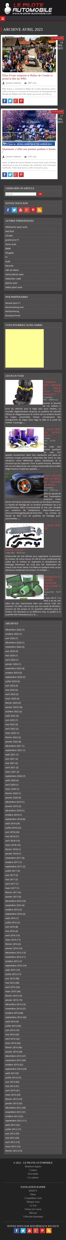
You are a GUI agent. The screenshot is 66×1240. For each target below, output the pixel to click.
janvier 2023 (11, 707)
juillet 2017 (11, 870)
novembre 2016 (13, 905)
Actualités (57, 38)
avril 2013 (10, 1090)
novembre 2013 (13, 1060)
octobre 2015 (12, 961)
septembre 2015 (13, 965)
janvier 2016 (11, 948)
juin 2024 (10, 651)
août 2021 (10, 754)
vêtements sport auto (16, 226)
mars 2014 (10, 1043)
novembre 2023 (13, 668)
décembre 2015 (13, 952)
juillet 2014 (11, 1025)
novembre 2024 (13, 646)
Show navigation (2, 18)
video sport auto (13, 287)
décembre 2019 (13, 801)
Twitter (14, 210)
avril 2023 (10, 694)
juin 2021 (10, 758)
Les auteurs (33, 1177)
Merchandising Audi (14, 307)
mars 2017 (10, 888)
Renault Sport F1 (13, 303)
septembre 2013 (13, 1068)
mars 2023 (10, 698)
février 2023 (11, 702)
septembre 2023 (13, 677)
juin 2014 (10, 1030)
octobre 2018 (12, 814)
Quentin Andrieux (13, 83)
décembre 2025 (13, 629)
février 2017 (11, 892)
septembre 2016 (13, 913)
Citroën (9, 235)
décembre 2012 (13, 1107)
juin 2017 (10, 875)
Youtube (20, 210)
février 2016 (11, 944)
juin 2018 (10, 832)
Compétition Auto (33, 1198)
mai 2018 (10, 836)
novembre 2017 (13, 857)
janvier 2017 (11, 896)
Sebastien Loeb (13, 278)
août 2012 (10, 1124)
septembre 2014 (13, 1017)
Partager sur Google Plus (15, 101)
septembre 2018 (13, 819)
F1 (6, 257)
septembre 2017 (13, 866)
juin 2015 (10, 978)
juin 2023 (10, 685)
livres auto (10, 244)
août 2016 (10, 918)
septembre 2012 (13, 1120)
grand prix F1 (12, 239)
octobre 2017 (12, 862)
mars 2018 (10, 844)
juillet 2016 (11, 922)
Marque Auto (33, 1201)
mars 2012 (10, 1146)
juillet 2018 (11, 827)
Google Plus (26, 210)
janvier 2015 (11, 1000)
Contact (33, 1170)
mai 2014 (10, 1034)
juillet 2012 (11, 1129)
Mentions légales (33, 1166)
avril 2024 (10, 659)
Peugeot (9, 252)
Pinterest (33, 210)
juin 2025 (10, 638)
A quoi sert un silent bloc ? (52, 432)
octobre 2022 (12, 711)
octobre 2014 (12, 1012)
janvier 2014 (11, 1051)
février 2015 (11, 995)
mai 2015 (10, 982)
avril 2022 (10, 728)
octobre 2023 (12, 672)
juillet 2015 (11, 974)
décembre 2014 (13, 1004)
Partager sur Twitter (10, 101)
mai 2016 (10, 931)
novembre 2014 (13, 1008)
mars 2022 (10, 733)
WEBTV (33, 1190)
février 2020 (11, 793)
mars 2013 (10, 1094)
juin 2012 (10, 1133)
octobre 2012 (12, 1116)
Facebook (8, 210)
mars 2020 (10, 788)
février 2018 (11, 849)
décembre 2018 (13, 810)
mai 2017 (10, 879)
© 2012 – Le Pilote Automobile (33, 1162)
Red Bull (9, 231)
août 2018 (10, 823)
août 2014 (10, 1021)
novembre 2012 (13, 1111)
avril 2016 (10, 935)
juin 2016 (10, 926)
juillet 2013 (11, 1077)
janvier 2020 (11, 797)
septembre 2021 (13, 750)
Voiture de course (33, 1209)
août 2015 (10, 969)
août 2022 (10, 715)
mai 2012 (10, 1137)
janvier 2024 (11, 664)
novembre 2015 (13, 956)
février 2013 (11, 1099)
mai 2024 (10, 655)
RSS (39, 210)
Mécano (33, 1213)
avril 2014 (10, 1038)
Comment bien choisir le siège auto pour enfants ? (52, 388)
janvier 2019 (11, 806)
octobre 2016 (12, 909)
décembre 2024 (13, 642)
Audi (7, 261)
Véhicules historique (33, 1216)
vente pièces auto (14, 274)
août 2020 (10, 780)
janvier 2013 (11, 1103)
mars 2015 (10, 991)
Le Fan (33, 1205)
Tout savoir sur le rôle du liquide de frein (52, 480)
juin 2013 (10, 1081)
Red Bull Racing (12, 311)
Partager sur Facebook (4, 101)
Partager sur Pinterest (21, 101)
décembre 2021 (13, 745)
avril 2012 (10, 1142)
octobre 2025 (12, 633)
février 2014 (11, 1047)
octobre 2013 (12, 1064)
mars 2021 (10, 771)
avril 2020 (10, 784)
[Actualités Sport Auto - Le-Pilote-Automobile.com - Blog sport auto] (27, 9)
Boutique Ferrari (12, 315)
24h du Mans (12, 270)
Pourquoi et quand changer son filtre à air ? (52, 583)
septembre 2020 (13, 776)
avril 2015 (10, 987)
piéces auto (11, 282)
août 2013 (10, 1073)
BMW (8, 248)
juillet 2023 (11, 681)
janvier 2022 (11, 741)
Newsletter (33, 1173)
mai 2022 (10, 724)
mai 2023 (10, 689)
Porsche (9, 265)
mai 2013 (10, 1086)
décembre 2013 (13, 1056)
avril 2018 (10, 840)
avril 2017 (10, 883)
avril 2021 (10, 767)
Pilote (33, 1194)
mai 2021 (10, 763)
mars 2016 (10, 939)
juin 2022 (10, 720)
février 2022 (11, 737)
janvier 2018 (11, 853)
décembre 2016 (13, 900)
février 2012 (11, 1150)
